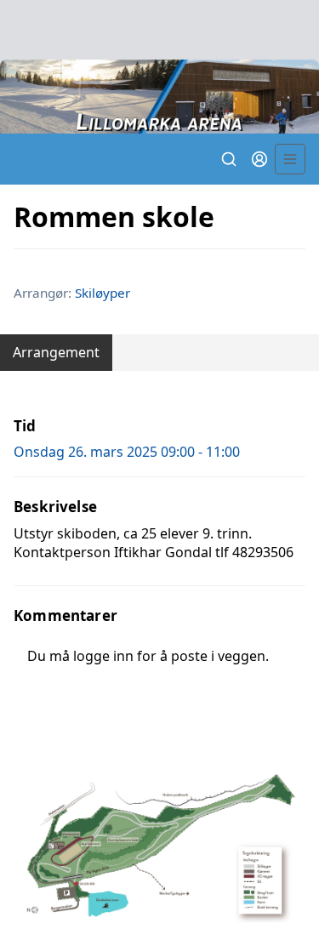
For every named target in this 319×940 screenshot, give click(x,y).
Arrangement (56, 352)
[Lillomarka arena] (159, 97)
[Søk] (229, 159)
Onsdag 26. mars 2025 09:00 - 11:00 (127, 451)
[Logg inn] (259, 159)
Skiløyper (102, 292)
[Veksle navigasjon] (290, 159)
